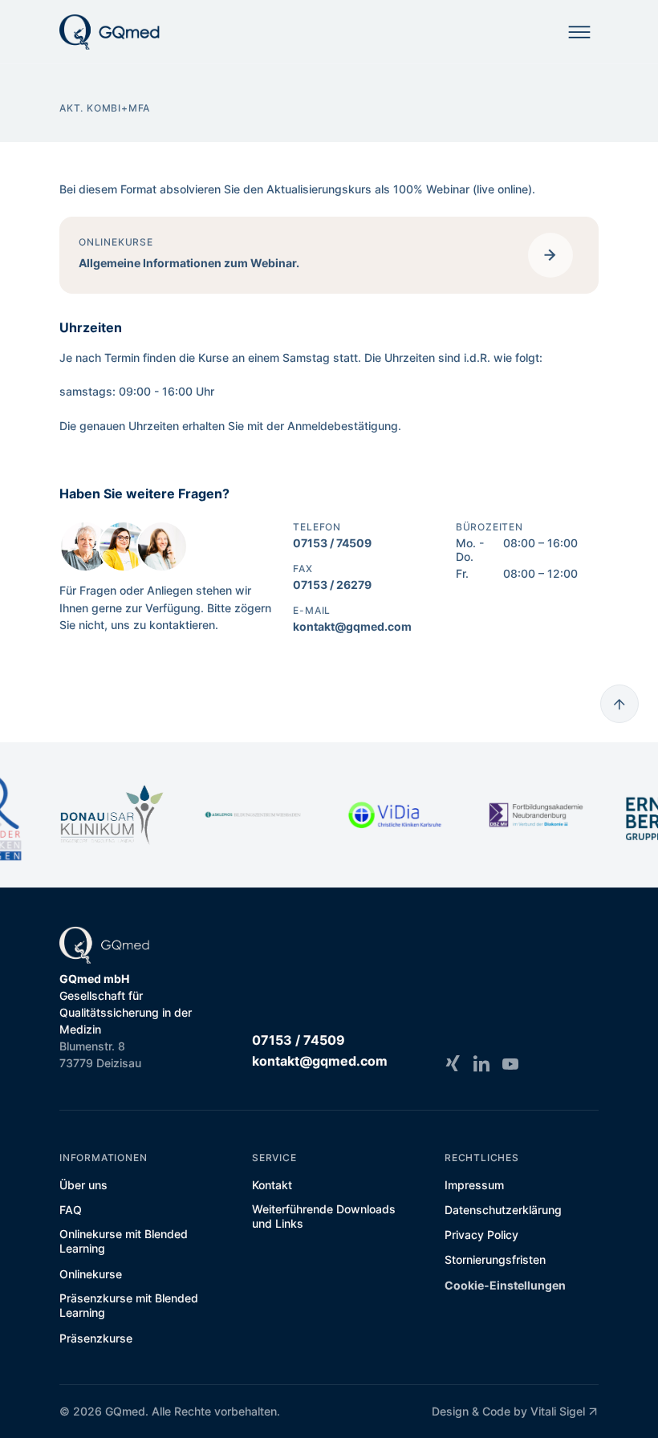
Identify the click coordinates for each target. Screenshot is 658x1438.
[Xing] (453, 1063)
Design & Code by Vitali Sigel (508, 1411)
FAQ (70, 1210)
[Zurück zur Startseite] (109, 32)
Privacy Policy (481, 1234)
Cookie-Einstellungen (505, 1285)
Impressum (474, 1185)
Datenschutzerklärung (503, 1210)
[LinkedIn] (481, 1063)
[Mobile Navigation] (579, 32)
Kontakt (272, 1185)
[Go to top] (619, 703)
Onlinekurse (90, 1274)
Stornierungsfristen (495, 1259)
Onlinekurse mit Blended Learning (123, 1241)
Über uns (83, 1185)
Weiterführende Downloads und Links (324, 1216)
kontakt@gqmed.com (352, 626)
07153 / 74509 (332, 543)
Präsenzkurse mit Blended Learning (128, 1305)
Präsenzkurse (95, 1338)
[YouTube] (510, 1063)
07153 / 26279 (332, 584)
